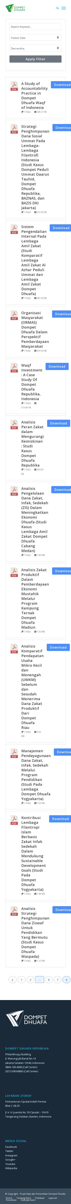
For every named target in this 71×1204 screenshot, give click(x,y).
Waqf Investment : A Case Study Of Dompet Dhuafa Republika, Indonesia (31, 382)
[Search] (55, 8)
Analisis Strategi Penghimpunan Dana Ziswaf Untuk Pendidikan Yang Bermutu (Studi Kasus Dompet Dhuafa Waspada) (35, 932)
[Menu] (64, 8)
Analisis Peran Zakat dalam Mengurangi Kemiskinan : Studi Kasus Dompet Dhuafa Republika (32, 443)
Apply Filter (36, 59)
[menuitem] (55, 8)
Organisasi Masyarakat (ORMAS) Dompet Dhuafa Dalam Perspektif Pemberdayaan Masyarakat (35, 329)
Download (57, 366)
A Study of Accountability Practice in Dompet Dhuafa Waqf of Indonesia (34, 95)
